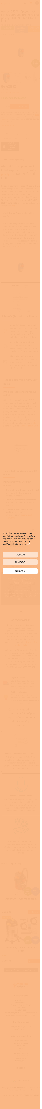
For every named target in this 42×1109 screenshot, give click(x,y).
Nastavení (20, 555)
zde (28, 544)
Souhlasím (20, 571)
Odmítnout (20, 562)
